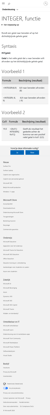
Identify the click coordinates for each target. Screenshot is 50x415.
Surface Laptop (8, 170)
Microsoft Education (9, 242)
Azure (5, 292)
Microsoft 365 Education (11, 254)
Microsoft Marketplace (10, 343)
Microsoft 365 (7, 183)
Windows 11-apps (9, 192)
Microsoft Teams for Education (13, 250)
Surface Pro (7, 166)
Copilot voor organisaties (11, 175)
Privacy (28, 398)
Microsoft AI (7, 284)
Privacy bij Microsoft (9, 372)
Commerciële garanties (10, 229)
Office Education (8, 259)
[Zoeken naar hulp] (9, 3)
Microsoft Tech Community (12, 338)
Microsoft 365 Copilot (10, 305)
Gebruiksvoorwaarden (10, 402)
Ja (17, 152)
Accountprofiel (8, 204)
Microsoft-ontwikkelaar (10, 326)
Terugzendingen (8, 217)
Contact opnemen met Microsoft (13, 398)
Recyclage (6, 225)
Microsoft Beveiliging (10, 288)
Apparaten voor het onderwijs (12, 246)
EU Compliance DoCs (27, 406)
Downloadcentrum (9, 208)
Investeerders (7, 376)
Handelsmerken (24, 402)
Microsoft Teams (8, 309)
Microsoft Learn (8, 330)
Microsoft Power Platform (11, 347)
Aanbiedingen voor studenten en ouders (16, 267)
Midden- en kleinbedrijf (10, 313)
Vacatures (6, 368)
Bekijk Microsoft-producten (12, 187)
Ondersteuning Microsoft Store (13, 212)
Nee (32, 152)
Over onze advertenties (10, 406)
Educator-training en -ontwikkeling (14, 263)
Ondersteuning (9, 9)
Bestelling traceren (9, 221)
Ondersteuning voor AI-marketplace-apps (16, 334)
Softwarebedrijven (9, 351)
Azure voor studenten (10, 271)
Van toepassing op (11, 24)
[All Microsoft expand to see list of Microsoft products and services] (3, 3)
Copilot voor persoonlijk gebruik (13, 179)
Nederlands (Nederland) (15, 384)
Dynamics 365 (7, 296)
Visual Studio (7, 355)
